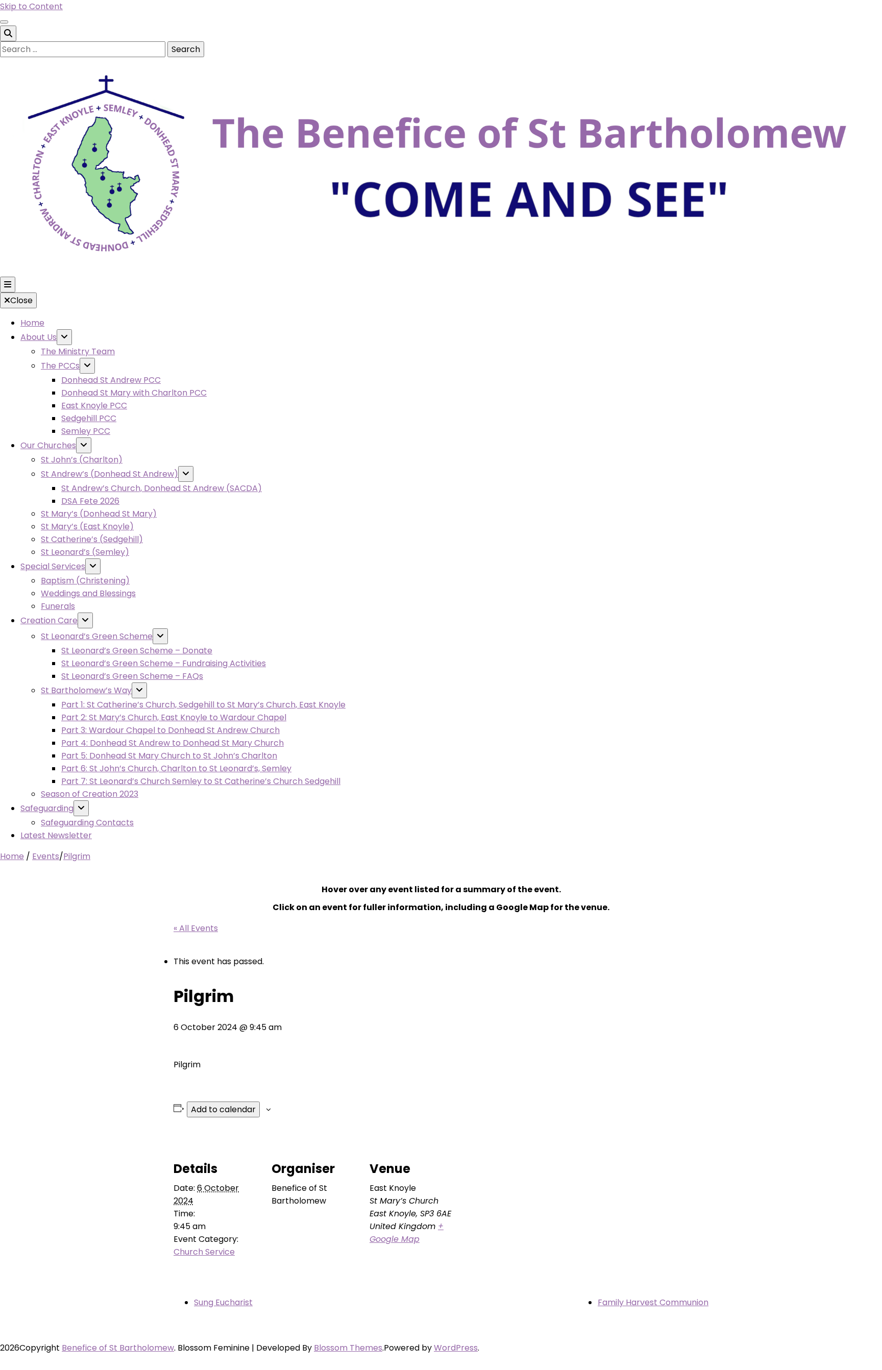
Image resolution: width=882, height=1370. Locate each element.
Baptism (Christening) (85, 580)
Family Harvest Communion (653, 1302)
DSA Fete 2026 (90, 501)
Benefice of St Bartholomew (118, 1348)
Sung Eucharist (223, 1302)
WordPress (456, 1348)
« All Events (196, 928)
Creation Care (49, 620)
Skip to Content (31, 6)
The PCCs (60, 366)
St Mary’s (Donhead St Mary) (99, 514)
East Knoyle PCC (94, 405)
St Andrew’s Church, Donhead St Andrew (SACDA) (161, 488)
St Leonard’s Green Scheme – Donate (136, 650)
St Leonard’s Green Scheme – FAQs (132, 676)
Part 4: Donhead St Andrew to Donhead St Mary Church (172, 743)
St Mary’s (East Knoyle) (87, 526)
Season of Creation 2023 (89, 794)
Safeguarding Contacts (87, 822)
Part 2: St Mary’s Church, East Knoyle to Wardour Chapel (173, 717)
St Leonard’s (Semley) (85, 552)
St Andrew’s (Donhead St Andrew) (109, 474)
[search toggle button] (8, 33)
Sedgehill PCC (88, 418)
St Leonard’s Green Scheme (97, 636)
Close (21, 300)
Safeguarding (47, 808)
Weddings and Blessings (88, 593)
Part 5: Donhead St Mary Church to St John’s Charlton (169, 756)
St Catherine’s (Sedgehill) (92, 539)
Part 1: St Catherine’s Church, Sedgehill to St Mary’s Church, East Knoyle (203, 705)
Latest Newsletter (56, 835)
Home (32, 323)
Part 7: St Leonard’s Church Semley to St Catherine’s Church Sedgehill (200, 781)
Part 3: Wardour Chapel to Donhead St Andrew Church (170, 730)
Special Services (52, 566)
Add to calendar (223, 1109)
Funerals (58, 606)
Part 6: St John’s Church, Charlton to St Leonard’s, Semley (176, 768)
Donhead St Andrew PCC (111, 380)
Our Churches (48, 445)
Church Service (204, 1252)
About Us (38, 337)
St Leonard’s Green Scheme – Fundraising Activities (163, 663)
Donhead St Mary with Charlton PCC (134, 393)
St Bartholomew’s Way (86, 690)
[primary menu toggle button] (7, 284)
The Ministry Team (78, 351)
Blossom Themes (348, 1348)
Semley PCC (85, 431)
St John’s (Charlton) (81, 460)
